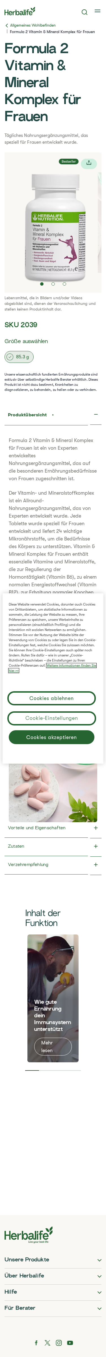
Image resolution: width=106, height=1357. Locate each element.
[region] (53, 678)
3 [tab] (60, 1070)
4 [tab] (74, 1070)
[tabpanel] (53, 998)
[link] (98, 11)
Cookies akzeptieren (51, 737)
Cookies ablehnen (51, 698)
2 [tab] (46, 1070)
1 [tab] (32, 1070)
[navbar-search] (84, 12)
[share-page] (89, 164)
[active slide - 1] (42, 284)
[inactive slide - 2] (53, 284)
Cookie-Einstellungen (51, 718)
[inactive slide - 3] (64, 284)
